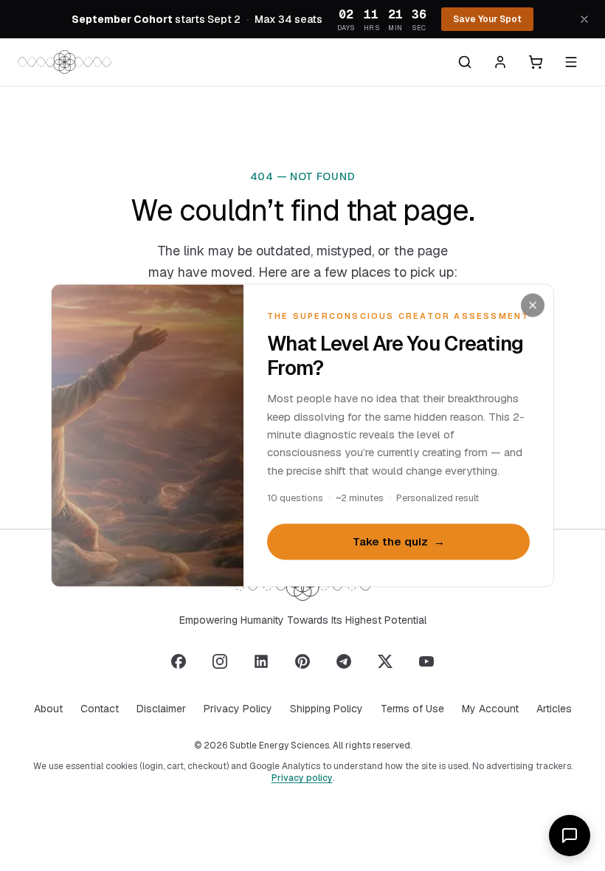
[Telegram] (344, 661)
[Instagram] (220, 661)
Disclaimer (161, 708)
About (48, 708)
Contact (99, 708)
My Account (490, 708)
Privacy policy (302, 778)
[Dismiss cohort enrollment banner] (584, 19)
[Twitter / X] (385, 661)
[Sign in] (500, 62)
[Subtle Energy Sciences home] (64, 62)
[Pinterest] (302, 661)
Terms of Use (412, 708)
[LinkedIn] (261, 661)
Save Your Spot (487, 19)
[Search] (465, 62)
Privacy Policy (238, 708)
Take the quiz (399, 541)
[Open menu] (571, 62)
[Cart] (535, 62)
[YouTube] (426, 661)
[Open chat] (569, 835)
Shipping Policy (326, 708)
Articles (554, 708)
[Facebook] (178, 661)
